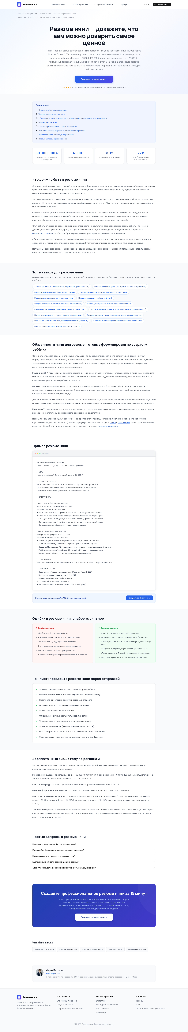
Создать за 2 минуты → (139, 598)
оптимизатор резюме (43, 233)
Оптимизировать (162, 4)
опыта (113, 422)
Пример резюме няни (48, 122)
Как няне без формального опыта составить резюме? (58, 850)
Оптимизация (58, 4)
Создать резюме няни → (94, 79)
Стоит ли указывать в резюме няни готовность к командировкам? (64, 867)
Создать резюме (80, 4)
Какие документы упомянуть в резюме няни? (53, 856)
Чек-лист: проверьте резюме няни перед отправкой (62, 130)
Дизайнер (101, 1012)
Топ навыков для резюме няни (52, 114)
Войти (146, 4)
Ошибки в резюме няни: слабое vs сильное (58, 126)
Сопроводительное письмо (70, 1008)
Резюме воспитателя (44, 949)
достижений (124, 422)
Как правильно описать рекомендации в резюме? (56, 862)
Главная (20, 13)
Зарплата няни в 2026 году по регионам (56, 134)
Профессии (32, 13)
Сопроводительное (104, 4)
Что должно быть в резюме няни (53, 110)
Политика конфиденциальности (151, 1008)
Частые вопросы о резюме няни (53, 139)
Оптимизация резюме (67, 1000)
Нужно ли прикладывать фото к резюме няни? (54, 844)
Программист (102, 1008)
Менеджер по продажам (107, 1004)
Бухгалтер (101, 1000)
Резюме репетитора (137, 949)
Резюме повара (115, 949)
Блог (138, 1004)
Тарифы (123, 4)
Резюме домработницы (92, 949)
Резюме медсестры (68, 949)
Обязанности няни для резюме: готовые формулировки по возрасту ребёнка (73, 118)
